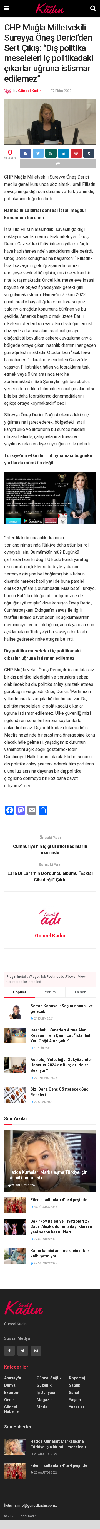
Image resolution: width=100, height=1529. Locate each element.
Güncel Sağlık (49, 1378)
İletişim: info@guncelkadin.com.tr (31, 1505)
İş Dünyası (46, 1392)
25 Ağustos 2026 (23, 1185)
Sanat (74, 1392)
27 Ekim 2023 (61, 91)
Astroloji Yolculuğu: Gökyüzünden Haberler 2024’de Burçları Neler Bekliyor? (62, 1065)
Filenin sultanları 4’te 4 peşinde (59, 1200)
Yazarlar (76, 1407)
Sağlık (74, 1385)
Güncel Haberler (12, 1409)
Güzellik (44, 1385)
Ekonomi (12, 1392)
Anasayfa (12, 1378)
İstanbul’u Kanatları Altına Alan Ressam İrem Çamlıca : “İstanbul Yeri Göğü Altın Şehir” (60, 1035)
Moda (42, 1407)
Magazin (45, 1400)
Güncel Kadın (30, 91)
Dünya (10, 1385)
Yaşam (75, 1400)
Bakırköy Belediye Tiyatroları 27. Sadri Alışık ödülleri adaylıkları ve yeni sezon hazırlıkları (61, 1226)
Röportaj (77, 1378)
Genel (9, 1400)
